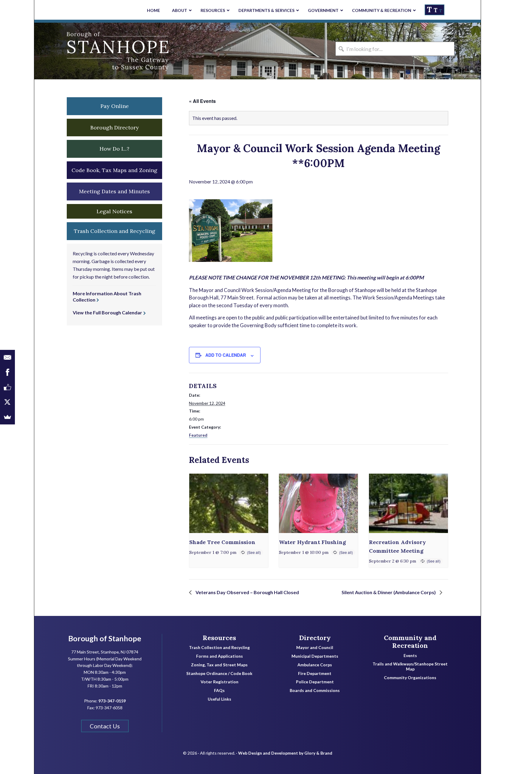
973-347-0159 (112, 700)
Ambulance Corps (314, 664)
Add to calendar (225, 355)
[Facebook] (7, 372)
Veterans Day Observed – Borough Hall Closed (247, 592)
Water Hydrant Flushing (312, 542)
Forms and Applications (219, 656)
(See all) (254, 552)
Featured (198, 435)
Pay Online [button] (114, 106)
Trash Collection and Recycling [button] (114, 231)
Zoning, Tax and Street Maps (219, 664)
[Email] (7, 357)
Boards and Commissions (315, 690)
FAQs (219, 690)
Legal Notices (114, 211)
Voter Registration (219, 681)
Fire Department (314, 673)
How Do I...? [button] (114, 148)
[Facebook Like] (7, 387)
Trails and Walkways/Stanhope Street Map (410, 666)
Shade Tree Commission (222, 542)
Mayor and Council (314, 647)
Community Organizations (410, 677)
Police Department (315, 681)
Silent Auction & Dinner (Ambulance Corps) (389, 592)
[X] (7, 402)
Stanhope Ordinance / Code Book (219, 673)
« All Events (202, 101)
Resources (219, 638)
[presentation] (228, 503)
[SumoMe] (7, 417)
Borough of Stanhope (79, 51)
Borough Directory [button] (114, 127)
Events (410, 655)
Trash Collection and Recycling (219, 647)
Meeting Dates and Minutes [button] (114, 191)
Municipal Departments (314, 656)
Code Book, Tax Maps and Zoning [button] (114, 170)
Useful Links (219, 699)
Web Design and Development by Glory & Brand (285, 753)
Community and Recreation (410, 642)
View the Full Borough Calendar (107, 312)
